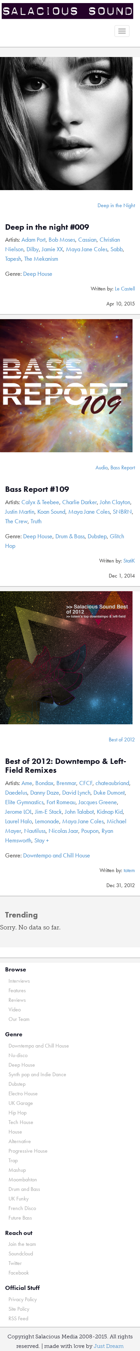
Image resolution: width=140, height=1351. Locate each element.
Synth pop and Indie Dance (37, 1074)
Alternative (19, 1141)
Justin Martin (19, 511)
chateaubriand (112, 783)
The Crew (16, 521)
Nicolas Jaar (63, 831)
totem (129, 870)
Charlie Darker (79, 502)
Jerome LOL (18, 811)
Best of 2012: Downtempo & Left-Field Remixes (65, 765)
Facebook (18, 1272)
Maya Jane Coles (86, 249)
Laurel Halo (18, 821)
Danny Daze (44, 792)
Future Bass (20, 1217)
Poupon (90, 831)
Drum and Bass (24, 1189)
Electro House (23, 1093)
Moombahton (22, 1179)
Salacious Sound (67, 11)
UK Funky (18, 1198)
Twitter (15, 1263)
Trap (13, 1160)
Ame (26, 783)
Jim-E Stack (48, 811)
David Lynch (76, 792)
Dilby (33, 249)
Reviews (17, 1000)
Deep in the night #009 (47, 227)
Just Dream (109, 1346)
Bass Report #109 (37, 489)
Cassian (87, 239)
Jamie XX (52, 249)
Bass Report (122, 467)
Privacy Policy (22, 1299)
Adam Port (33, 239)
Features (17, 990)
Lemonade (47, 821)
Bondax (44, 783)
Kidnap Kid (110, 811)
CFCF (85, 783)
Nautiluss (35, 831)
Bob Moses (62, 239)
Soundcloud (20, 1253)
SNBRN (122, 511)
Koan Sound (51, 511)
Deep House (37, 274)
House (15, 1131)
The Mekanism (41, 258)
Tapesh (13, 258)
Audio (101, 467)
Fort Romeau (61, 802)
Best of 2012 (122, 739)
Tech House (20, 1122)
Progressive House (28, 1150)
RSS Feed (18, 1318)
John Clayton (115, 502)
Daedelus (16, 792)
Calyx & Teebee (40, 502)
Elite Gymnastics (24, 802)
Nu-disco (18, 1055)
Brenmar (66, 783)
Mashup (17, 1170)
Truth (36, 521)
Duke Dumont (109, 792)
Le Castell (125, 288)
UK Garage (20, 1103)
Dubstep (97, 536)
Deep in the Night (116, 205)
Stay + (41, 840)
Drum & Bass (70, 536)
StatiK (129, 560)
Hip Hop (17, 1112)
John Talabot (79, 811)
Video (14, 1009)
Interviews (19, 980)
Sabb (116, 249)
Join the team (22, 1244)
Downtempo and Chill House (56, 855)
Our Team (19, 1019)
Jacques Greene (97, 802)
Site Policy (18, 1308)
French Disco (22, 1208)
